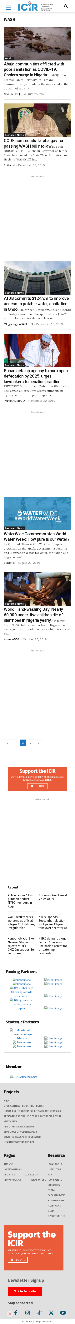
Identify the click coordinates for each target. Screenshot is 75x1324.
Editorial (9, 165)
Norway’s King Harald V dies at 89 (52, 897)
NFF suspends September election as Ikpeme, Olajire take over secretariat (52, 922)
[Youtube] (63, 1313)
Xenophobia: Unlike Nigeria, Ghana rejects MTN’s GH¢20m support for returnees (21, 946)
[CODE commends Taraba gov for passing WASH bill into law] (37, 120)
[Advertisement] (37, 216)
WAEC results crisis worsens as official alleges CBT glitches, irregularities (21, 922)
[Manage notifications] (10, 1314)
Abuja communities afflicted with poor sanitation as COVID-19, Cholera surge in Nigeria (34, 69)
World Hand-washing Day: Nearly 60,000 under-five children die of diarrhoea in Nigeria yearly (33, 615)
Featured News (14, 135)
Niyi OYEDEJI (12, 94)
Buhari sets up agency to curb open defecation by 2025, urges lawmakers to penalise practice (36, 376)
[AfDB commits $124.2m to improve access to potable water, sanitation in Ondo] (37, 278)
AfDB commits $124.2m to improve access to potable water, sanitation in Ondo (36, 304)
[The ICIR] (36, 6)
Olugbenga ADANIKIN (18, 324)
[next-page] (39, 743)
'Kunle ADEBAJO (14, 400)
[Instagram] (27, 1313)
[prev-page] (7, 743)
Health (9, 58)
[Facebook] (16, 1313)
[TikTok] (39, 1313)
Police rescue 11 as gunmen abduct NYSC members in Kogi (20, 900)
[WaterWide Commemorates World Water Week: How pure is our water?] (37, 513)
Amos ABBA (11, 639)
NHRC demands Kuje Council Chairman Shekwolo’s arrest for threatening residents (52, 946)
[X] (51, 1313)
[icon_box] (37, 777)
